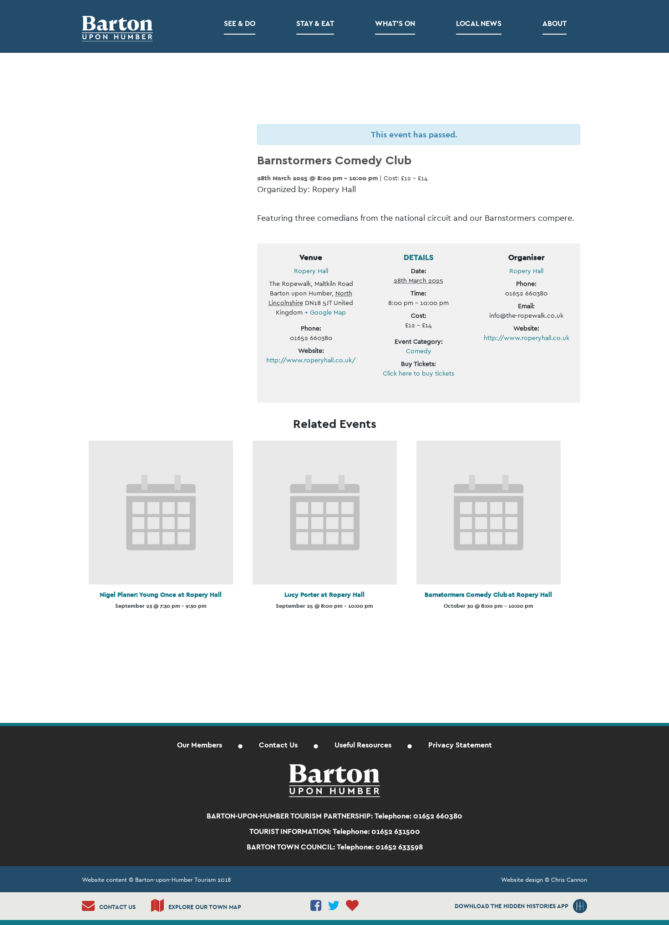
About (554, 23)
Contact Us (278, 745)
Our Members (199, 745)
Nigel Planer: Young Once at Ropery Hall (161, 594)
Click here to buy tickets (418, 373)
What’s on (395, 23)
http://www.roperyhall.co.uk (526, 338)
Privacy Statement (460, 745)
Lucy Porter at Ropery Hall (324, 594)
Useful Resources (362, 745)
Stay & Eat (315, 23)
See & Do (239, 23)
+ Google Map (325, 312)
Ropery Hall (311, 271)
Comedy (418, 351)
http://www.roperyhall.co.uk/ (311, 360)
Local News (479, 23)
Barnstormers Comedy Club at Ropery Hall (488, 594)
